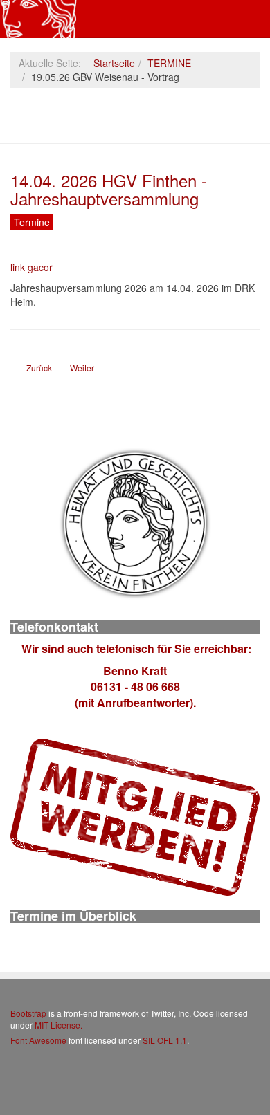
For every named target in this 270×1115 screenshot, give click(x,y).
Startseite (114, 63)
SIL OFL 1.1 (165, 1040)
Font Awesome (38, 1040)
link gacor (31, 267)
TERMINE (169, 63)
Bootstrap (28, 1013)
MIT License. (58, 1025)
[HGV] (39, 19)
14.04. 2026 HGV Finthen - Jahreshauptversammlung (108, 189)
